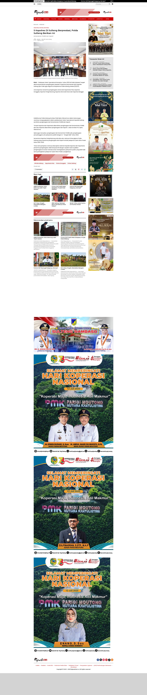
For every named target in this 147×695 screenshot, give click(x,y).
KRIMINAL (67, 19)
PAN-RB (43, 39)
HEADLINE (36, 27)
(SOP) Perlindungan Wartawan (102, 665)
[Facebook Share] (72, 169)
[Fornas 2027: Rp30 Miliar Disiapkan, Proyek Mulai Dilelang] (60, 180)
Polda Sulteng (48, 39)
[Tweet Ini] (75, 169)
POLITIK (53, 19)
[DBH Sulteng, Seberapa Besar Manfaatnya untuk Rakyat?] (60, 197)
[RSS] (112, 660)
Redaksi (38, 39)
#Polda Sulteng (38, 163)
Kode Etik (50, 665)
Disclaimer (74, 667)
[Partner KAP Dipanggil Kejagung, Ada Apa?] (78, 180)
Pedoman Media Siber (61, 665)
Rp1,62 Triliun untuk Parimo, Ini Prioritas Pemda (78, 203)
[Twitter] (101, 660)
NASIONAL (46, 19)
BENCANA (75, 19)
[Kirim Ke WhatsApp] (85, 169)
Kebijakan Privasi (73, 665)
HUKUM (60, 19)
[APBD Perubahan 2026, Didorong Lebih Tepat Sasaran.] (42, 180)
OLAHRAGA (83, 19)
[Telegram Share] (82, 169)
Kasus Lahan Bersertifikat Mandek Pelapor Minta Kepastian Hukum (102, 69)
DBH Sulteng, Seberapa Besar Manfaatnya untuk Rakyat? (88, 1)
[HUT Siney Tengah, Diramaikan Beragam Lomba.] (42, 197)
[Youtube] (106, 660)
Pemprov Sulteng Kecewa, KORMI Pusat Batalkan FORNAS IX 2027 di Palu (102, 85)
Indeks (39, 4)
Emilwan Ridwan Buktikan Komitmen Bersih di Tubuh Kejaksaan (100, 74)
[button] (109, 4)
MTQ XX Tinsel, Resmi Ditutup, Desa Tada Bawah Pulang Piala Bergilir (101, 63)
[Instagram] (103, 660)
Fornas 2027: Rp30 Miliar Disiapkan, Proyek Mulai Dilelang (59, 188)
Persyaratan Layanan (86, 665)
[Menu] (35, 4)
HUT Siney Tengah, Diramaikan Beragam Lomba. (52, 1)
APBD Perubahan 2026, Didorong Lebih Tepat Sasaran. (40, 188)
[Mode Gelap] (112, 4)
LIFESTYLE (100, 19)
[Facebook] (98, 660)
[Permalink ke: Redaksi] (35, 40)
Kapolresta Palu (49, 163)
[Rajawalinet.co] (41, 12)
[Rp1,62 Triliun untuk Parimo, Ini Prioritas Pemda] (78, 197)
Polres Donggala (61, 163)
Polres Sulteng (72, 163)
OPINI (107, 19)
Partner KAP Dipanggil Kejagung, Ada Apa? (76, 187)
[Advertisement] (60, 105)
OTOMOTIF (91, 19)
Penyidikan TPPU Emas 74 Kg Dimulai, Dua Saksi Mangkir (101, 80)
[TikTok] (109, 660)
